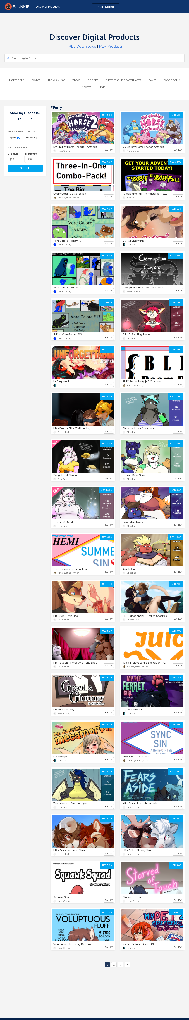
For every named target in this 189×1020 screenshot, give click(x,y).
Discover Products (48, 6)
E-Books (93, 80)
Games (152, 80)
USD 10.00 (106, 302)
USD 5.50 (107, 396)
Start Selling (106, 7)
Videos (76, 80)
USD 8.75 (176, 912)
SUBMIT (25, 168)
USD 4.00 (107, 818)
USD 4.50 (107, 584)
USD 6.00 (107, 162)
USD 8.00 (107, 443)
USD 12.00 (175, 162)
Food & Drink (172, 80)
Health (103, 87)
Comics (36, 80)
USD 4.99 (176, 677)
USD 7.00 (176, 302)
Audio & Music (56, 80)
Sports (86, 87)
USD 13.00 (175, 255)
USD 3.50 (176, 818)
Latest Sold (16, 80)
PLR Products (111, 46)
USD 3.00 (176, 349)
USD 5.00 (107, 115)
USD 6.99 (176, 209)
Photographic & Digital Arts (123, 80)
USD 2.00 (176, 724)
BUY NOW (109, 150)
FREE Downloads (81, 46)
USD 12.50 (175, 771)
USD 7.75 (107, 349)
